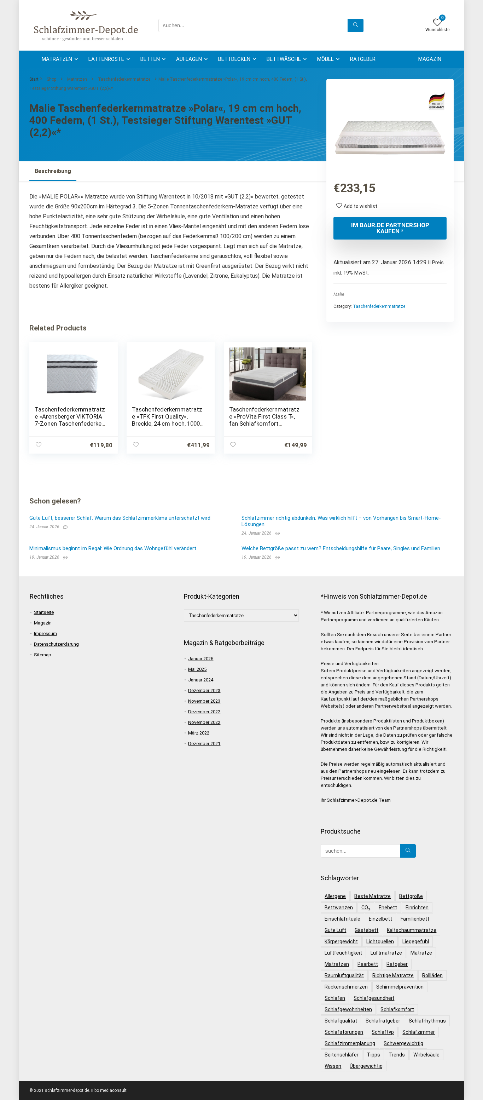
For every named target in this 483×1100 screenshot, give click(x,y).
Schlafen (335, 998)
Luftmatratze (386, 953)
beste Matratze (372, 896)
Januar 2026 (200, 658)
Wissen (333, 1066)
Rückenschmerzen (346, 987)
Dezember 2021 (204, 743)
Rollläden (432, 975)
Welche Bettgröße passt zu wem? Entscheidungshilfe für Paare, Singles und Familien (341, 548)
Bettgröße (411, 896)
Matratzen (57, 59)
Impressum (45, 633)
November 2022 (204, 722)
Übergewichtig (366, 1066)
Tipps (373, 1055)
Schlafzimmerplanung (350, 1043)
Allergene (335, 896)
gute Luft (335, 930)
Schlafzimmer (418, 1032)
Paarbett (367, 964)
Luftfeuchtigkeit (343, 953)
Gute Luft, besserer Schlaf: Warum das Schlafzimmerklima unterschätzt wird (119, 518)
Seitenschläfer (342, 1055)
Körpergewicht (341, 941)
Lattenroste (106, 59)
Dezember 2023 (204, 690)
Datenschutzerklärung (56, 644)
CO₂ (365, 907)
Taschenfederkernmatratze (124, 79)
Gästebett (366, 930)
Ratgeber (363, 59)
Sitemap (42, 654)
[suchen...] (355, 25)
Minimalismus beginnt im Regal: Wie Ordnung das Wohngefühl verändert (112, 548)
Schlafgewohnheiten (348, 1009)
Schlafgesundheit (374, 998)
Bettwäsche (284, 59)
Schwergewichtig (403, 1043)
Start (34, 79)
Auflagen (189, 59)
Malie (338, 294)
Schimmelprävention (400, 987)
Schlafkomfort (397, 1009)
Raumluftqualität (344, 975)
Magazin (429, 59)
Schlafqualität (341, 1021)
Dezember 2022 (204, 711)
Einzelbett (380, 919)
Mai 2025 (197, 669)
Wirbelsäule (426, 1055)
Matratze (421, 953)
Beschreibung (53, 171)
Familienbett (415, 919)
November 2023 (204, 701)
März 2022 (198, 733)
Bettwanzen (339, 907)
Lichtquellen (380, 941)
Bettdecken (234, 59)
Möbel (325, 59)
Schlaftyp (383, 1032)
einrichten (417, 907)
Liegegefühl (415, 941)
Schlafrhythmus (427, 1021)
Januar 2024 (200, 680)
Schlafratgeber (383, 1021)
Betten (150, 59)
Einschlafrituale (342, 919)
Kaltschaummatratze (411, 930)
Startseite (44, 612)
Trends (397, 1055)
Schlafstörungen (344, 1032)
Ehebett (388, 907)
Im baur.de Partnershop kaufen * (390, 228)
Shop (51, 79)
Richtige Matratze (393, 975)
